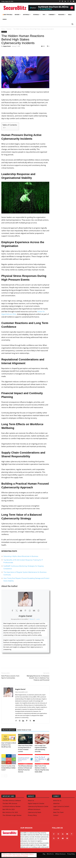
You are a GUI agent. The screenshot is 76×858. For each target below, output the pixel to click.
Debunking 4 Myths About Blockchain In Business (20, 556)
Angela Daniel (7, 46)
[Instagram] (62, 1)
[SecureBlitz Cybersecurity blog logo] (14, 8)
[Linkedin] (65, 1)
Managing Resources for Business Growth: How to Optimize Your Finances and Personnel (38, 678)
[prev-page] (2, 776)
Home (3, 29)
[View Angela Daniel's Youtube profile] (21, 610)
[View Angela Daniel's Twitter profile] (16, 610)
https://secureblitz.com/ (21, 692)
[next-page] (6, 776)
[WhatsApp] (17, 51)
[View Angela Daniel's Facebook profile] (12, 610)
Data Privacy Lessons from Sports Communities (10, 677)
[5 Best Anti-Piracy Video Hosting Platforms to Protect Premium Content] (25, 739)
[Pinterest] (68, 1)
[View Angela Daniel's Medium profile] (34, 610)
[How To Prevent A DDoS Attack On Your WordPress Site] (8, 737)
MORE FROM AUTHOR (24, 730)
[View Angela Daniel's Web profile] (38, 610)
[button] (72, 24)
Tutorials (9, 29)
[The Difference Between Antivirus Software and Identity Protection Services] (25, 759)
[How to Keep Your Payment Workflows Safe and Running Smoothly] (42, 739)
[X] (71, 1)
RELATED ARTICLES (9, 730)
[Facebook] (60, 1)
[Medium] (67, 834)
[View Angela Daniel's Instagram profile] (29, 610)
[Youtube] (73, 1)
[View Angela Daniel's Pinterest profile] (25, 610)
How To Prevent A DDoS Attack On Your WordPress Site (8, 745)
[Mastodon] (67, 838)
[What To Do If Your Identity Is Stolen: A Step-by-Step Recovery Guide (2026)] (42, 759)
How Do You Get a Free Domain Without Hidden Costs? (8, 768)
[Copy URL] (26, 51)
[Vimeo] (58, 838)
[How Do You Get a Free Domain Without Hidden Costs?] (8, 759)
